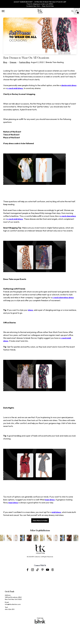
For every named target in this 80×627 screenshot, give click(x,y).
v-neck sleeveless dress (63, 297)
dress (30, 310)
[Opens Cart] (76, 11)
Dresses (13, 62)
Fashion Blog (24, 62)
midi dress (56, 512)
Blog (5, 62)
